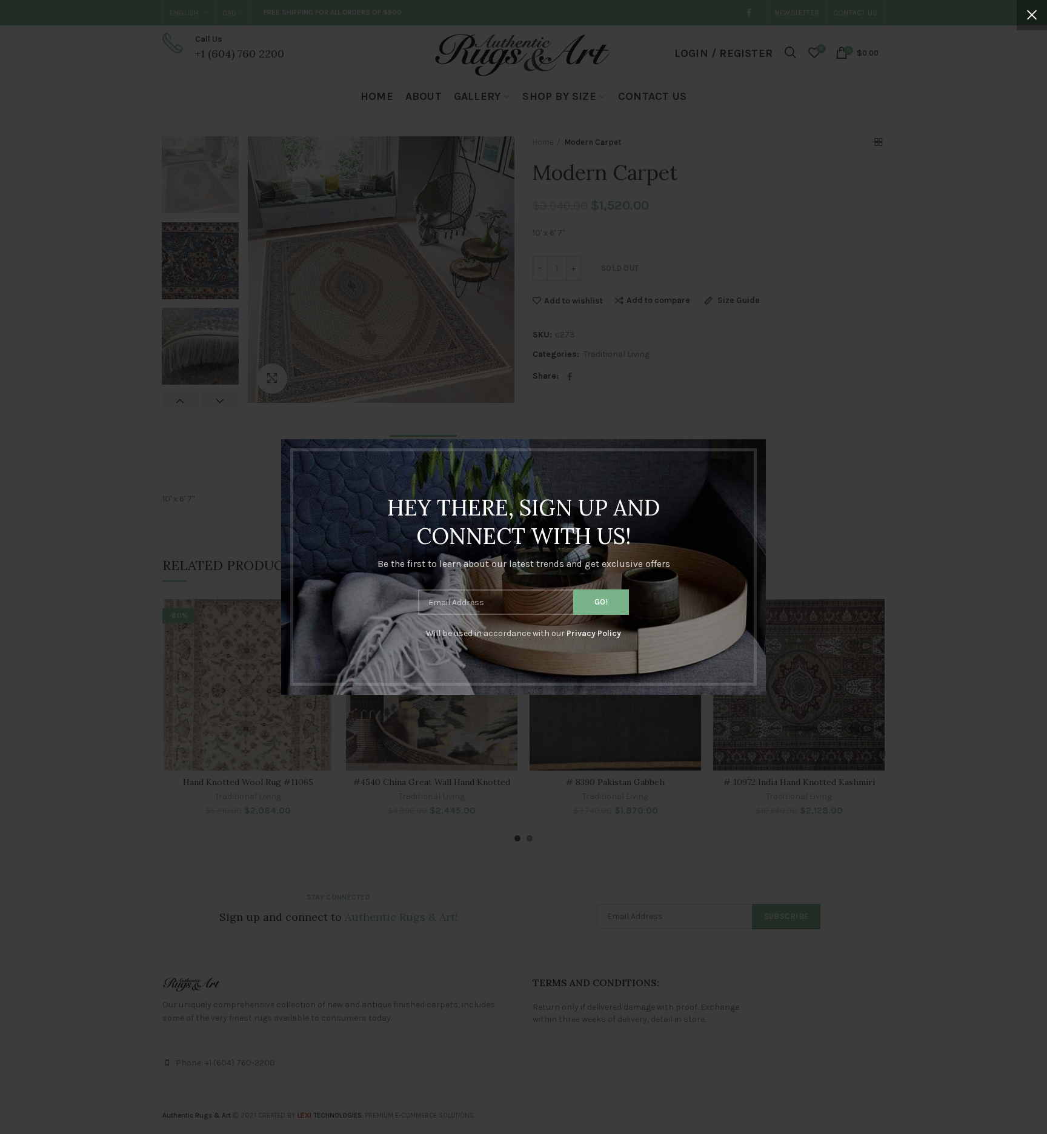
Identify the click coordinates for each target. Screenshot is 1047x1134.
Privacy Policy (594, 633)
